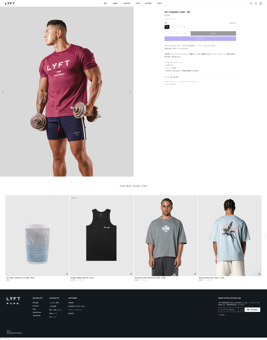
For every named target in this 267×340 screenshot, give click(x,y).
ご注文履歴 (52, 306)
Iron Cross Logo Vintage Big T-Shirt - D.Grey (150, 278)
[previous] (2, 235)
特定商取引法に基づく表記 (76, 306)
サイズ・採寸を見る (171, 77)
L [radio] (178, 27)
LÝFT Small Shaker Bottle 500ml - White (20, 278)
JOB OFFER (36, 315)
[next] (264, 235)
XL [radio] (184, 27)
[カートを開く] (261, 3)
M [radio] (172, 27)
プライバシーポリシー (75, 310)
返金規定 (71, 313)
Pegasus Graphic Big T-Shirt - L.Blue (211, 278)
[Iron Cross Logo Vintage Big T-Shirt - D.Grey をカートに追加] (195, 274)
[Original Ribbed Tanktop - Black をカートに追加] (131, 274)
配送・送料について (55, 310)
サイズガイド (232, 23)
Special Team (37, 312)
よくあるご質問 (54, 302)
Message (35, 302)
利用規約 (71, 302)
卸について (52, 317)
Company (36, 306)
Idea (34, 309)
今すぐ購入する (200, 38)
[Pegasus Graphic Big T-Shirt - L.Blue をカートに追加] (259, 274)
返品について (53, 313)
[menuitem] (106, 3)
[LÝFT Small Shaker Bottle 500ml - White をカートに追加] (67, 274)
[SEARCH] (256, 3)
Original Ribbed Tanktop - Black (81, 278)
